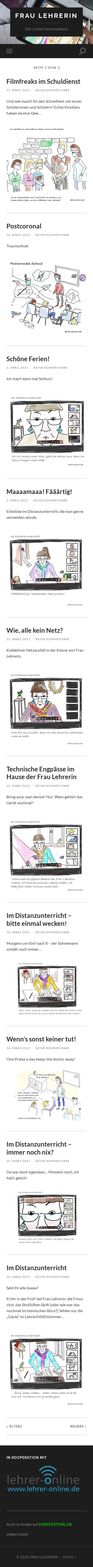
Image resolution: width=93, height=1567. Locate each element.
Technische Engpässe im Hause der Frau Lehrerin (41, 773)
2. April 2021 (17, 367)
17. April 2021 (18, 90)
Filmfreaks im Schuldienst (43, 81)
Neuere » (78, 1426)
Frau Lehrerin (46, 15)
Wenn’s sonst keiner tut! (41, 1039)
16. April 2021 (18, 235)
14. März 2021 (18, 786)
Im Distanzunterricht (36, 1268)
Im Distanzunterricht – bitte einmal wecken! (39, 919)
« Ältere (14, 1426)
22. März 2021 (18, 639)
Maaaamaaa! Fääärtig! (39, 491)
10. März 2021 (18, 932)
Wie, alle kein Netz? (34, 630)
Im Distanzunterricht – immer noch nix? (39, 1148)
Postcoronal (23, 226)
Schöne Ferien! (28, 359)
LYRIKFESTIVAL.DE (55, 1524)
